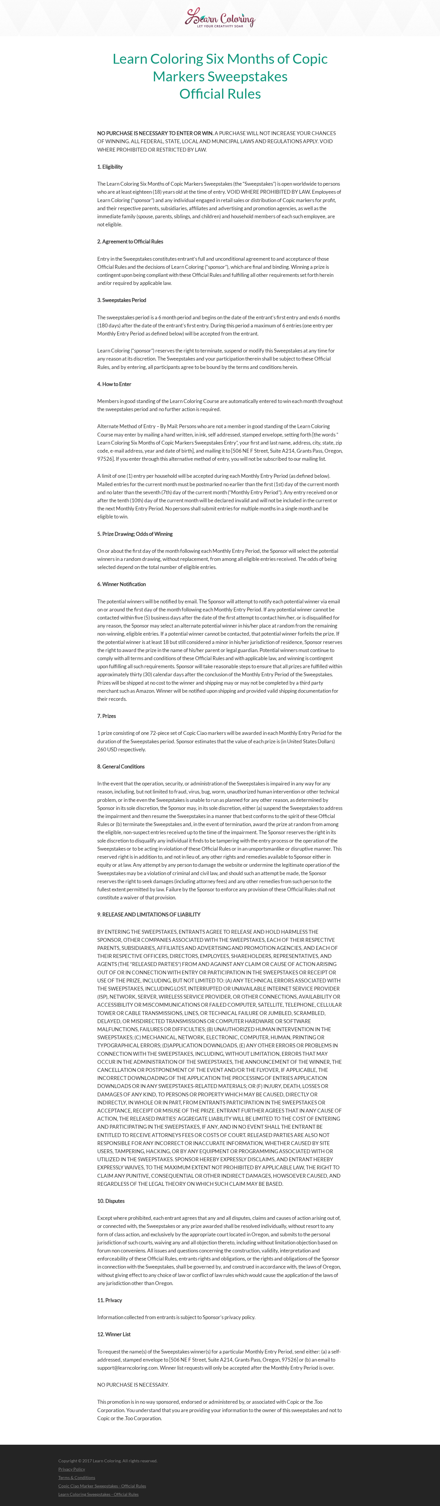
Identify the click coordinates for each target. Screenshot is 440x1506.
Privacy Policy (71, 1469)
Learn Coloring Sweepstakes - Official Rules (98, 1494)
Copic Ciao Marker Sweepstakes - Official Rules (102, 1485)
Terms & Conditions (76, 1477)
